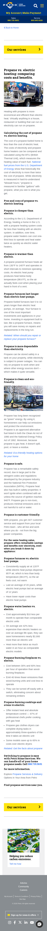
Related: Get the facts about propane (23, 748)
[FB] (15, 923)
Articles (23, 883)
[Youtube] (32, 923)
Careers (23, 890)
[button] (39, 924)
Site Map (22, 899)
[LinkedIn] (25, 923)
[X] (20, 923)
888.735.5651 (13, 20)
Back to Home (12, 28)
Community (23, 886)
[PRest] (9, 923)
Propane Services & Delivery (27, 774)
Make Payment (31, 12)
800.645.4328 (37, 20)
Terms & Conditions (21, 896)
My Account (13, 12)
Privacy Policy (36, 896)
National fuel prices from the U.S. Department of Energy (23, 165)
